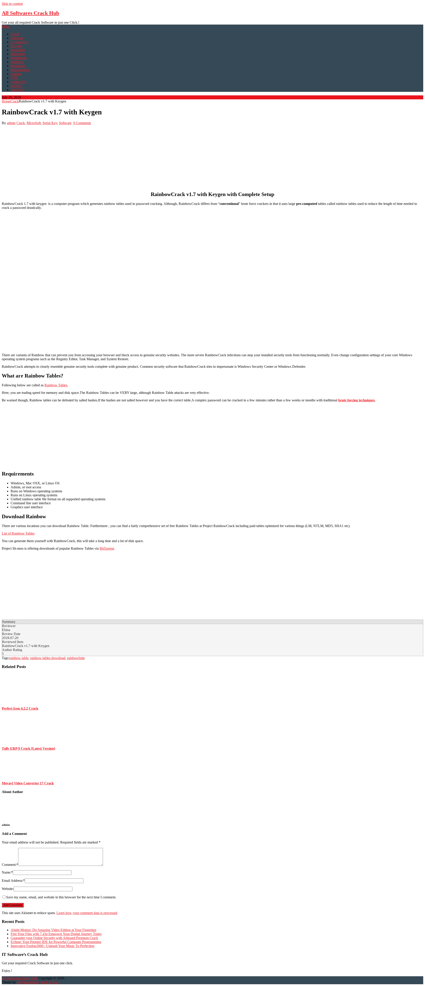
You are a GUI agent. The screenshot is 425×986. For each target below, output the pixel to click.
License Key (19, 42)
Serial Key (18, 50)
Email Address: (13, 880)
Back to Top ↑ (50, 982)
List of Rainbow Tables (18, 533)
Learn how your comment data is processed (86, 913)
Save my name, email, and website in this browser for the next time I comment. (61, 897)
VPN (14, 78)
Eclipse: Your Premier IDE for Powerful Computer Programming (56, 942)
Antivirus (17, 62)
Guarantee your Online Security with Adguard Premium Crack (54, 938)
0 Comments (82, 123)
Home (6, 101)
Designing (18, 66)
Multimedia (19, 58)
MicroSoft (18, 54)
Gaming (16, 74)
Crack (15, 34)
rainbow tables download (47, 658)
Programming (20, 70)
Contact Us (18, 82)
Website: (8, 889)
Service (16, 86)
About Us (17, 90)
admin (11, 123)
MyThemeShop (28, 982)
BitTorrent (107, 548)
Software (17, 38)
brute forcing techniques (356, 400)
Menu (6, 26)
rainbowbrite (76, 658)
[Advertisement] (134, 156)
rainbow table (18, 658)
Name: (7, 872)
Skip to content (12, 4)
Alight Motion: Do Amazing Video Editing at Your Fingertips (53, 930)
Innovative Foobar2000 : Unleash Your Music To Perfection (52, 946)
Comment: (10, 865)
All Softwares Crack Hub (30, 13)
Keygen (16, 46)
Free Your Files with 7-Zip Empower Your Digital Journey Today (56, 934)
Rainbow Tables (55, 385)
